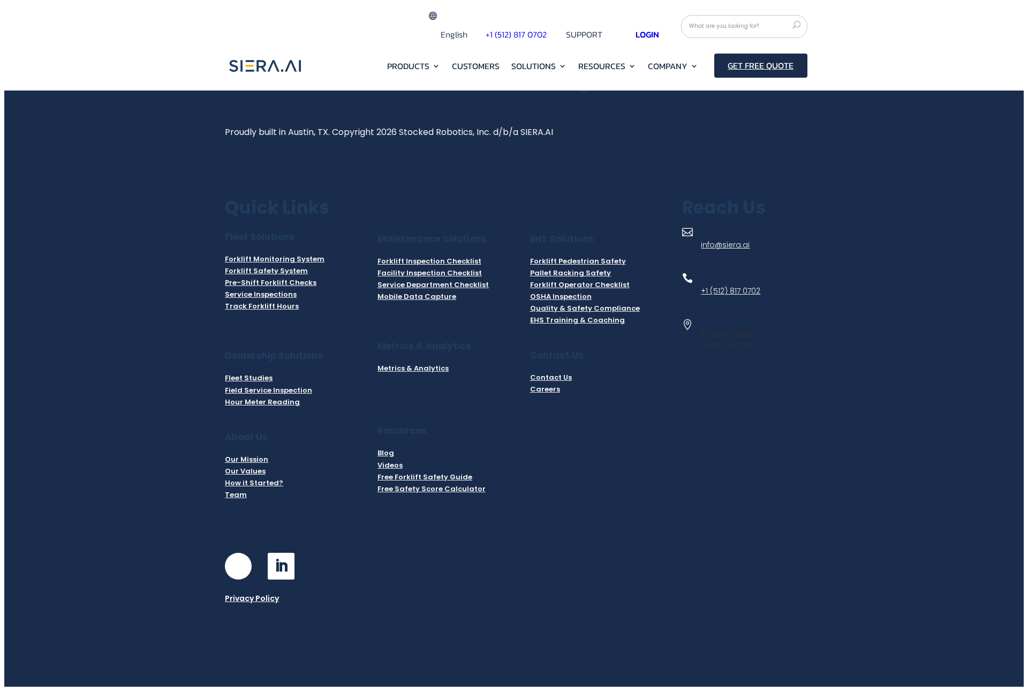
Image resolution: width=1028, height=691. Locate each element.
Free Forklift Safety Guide (424, 477)
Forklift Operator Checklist (580, 285)
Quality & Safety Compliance (585, 308)
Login (647, 34)
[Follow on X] (324, 566)
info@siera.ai (725, 244)
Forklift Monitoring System (274, 259)
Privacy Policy (252, 598)
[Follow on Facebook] (238, 566)
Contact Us (551, 377)
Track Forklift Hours (262, 306)
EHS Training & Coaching (577, 320)
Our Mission (246, 459)
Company (667, 67)
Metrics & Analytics (413, 368)
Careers (545, 389)
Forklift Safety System (266, 271)
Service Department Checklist (433, 285)
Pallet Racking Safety (570, 273)
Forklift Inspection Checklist (429, 261)
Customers (476, 67)
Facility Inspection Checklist (429, 273)
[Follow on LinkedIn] (281, 566)
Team (236, 495)
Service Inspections (261, 294)
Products (408, 67)
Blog (385, 453)
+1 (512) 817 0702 (516, 34)
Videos (390, 465)
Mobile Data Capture (416, 296)
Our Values (245, 471)
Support (584, 36)
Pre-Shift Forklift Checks (270, 282)
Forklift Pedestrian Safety (578, 261)
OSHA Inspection (561, 296)
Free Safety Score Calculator (431, 489)
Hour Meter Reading (262, 402)
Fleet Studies (249, 378)
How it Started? (254, 483)
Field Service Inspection (268, 390)
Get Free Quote (760, 65)
